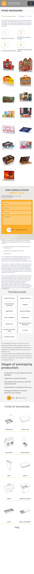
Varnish (25, 304)
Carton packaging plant (9, 16)
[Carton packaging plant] (10, 3)
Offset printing (9, 298)
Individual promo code (9, 330)
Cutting (25, 330)
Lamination (25, 317)
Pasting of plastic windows (25, 323)
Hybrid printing (25, 298)
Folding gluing (9, 336)
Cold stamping (9, 317)
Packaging (21, 16)
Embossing (9, 311)
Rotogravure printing (9, 304)
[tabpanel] (8, 65)
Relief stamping (25, 311)
